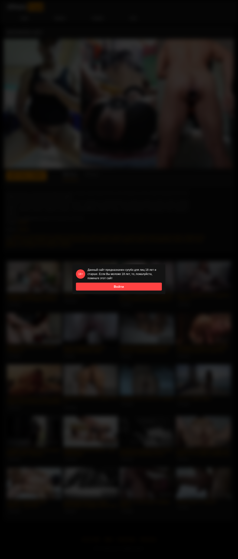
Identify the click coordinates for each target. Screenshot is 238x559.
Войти (119, 286)
